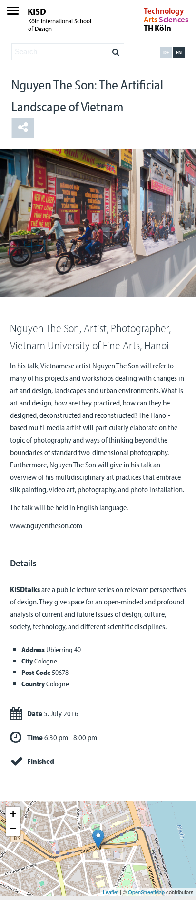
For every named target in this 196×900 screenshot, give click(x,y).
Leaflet (110, 892)
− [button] (13, 828)
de (166, 52)
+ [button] (13, 814)
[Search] (115, 49)
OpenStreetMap (146, 892)
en (179, 52)
